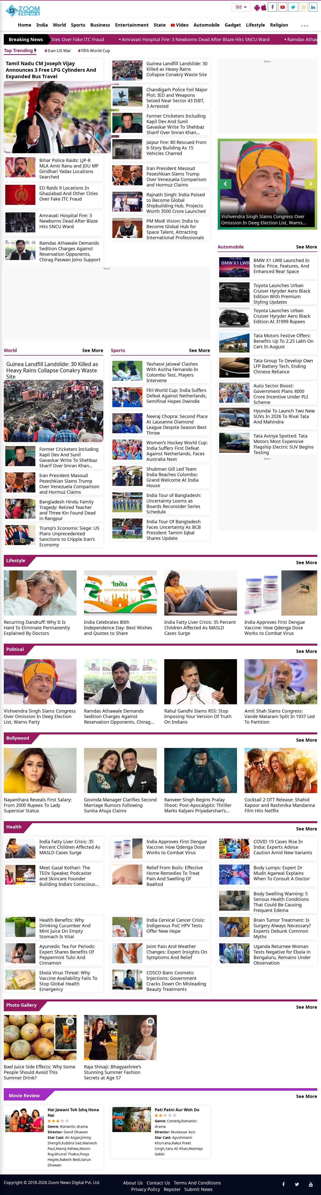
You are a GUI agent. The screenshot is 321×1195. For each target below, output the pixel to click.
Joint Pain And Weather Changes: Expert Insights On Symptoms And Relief (176, 951)
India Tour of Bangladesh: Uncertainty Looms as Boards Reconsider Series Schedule (173, 503)
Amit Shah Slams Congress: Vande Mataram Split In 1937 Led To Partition (280, 716)
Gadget (233, 25)
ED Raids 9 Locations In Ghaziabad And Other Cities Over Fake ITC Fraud (68, 193)
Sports (78, 25)
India (42, 25)
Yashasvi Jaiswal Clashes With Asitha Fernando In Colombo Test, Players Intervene (172, 372)
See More (92, 350)
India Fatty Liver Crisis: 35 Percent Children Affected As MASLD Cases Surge (200, 627)
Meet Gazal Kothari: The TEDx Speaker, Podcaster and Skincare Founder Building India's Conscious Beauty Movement (67, 876)
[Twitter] (293, 7)
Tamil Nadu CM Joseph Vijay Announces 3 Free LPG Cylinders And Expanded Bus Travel (51, 70)
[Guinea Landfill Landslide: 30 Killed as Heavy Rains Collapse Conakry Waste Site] (127, 70)
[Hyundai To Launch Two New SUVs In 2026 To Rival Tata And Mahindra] (234, 418)
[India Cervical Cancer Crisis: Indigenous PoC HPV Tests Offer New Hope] (127, 927)
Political (15, 649)
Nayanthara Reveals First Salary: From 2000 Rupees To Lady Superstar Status (38, 805)
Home (24, 25)
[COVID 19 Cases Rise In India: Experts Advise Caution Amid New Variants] (234, 848)
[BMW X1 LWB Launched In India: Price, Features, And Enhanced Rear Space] (234, 267)
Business (100, 25)
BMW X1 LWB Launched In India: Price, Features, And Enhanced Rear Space (281, 265)
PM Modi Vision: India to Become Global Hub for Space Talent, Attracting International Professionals (175, 229)
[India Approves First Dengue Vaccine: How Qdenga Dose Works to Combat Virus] (281, 592)
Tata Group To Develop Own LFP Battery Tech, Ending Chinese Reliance (283, 366)
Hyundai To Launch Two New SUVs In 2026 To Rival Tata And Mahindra (284, 416)
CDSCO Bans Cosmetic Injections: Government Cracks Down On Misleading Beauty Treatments (176, 981)
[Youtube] (282, 7)
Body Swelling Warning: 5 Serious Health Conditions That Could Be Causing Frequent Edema (281, 902)
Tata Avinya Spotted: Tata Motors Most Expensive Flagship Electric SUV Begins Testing (284, 444)
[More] (304, 25)
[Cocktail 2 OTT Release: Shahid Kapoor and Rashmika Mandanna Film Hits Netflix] (281, 770)
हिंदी (239, 7)
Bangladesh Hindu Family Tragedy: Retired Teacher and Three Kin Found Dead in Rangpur (67, 510)
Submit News (198, 1189)
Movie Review (24, 1095)
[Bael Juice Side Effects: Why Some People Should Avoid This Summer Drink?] (40, 1037)
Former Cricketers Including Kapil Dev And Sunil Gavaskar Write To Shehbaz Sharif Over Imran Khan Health (176, 124)
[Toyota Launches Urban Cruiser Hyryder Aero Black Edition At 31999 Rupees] (234, 317)
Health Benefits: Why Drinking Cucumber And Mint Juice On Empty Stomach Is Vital (65, 928)
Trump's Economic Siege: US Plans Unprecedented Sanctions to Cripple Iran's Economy (69, 536)
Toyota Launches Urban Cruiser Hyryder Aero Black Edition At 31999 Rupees (282, 315)
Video (182, 25)
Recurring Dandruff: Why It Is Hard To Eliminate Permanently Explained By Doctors (37, 627)
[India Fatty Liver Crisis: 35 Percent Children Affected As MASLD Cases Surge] (200, 592)
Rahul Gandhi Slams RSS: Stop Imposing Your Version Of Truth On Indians (197, 716)
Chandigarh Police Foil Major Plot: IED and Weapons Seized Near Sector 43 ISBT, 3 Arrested (176, 98)
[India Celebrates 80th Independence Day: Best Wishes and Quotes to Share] (120, 592)
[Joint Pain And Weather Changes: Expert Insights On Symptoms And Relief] (127, 953)
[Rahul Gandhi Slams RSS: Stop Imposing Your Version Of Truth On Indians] (200, 681)
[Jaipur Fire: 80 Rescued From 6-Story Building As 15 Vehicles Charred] (127, 149)
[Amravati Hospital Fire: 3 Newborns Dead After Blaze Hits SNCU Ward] (20, 222)
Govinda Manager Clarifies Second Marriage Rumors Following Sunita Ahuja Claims (120, 805)
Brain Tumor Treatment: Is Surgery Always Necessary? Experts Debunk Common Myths (282, 928)
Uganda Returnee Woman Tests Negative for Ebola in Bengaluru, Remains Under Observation (282, 954)
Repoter (172, 1189)
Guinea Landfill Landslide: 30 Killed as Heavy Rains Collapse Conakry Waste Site (176, 68)
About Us (133, 1183)
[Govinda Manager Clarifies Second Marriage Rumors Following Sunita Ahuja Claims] (120, 770)
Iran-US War (58, 50)
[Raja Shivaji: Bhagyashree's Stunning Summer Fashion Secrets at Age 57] (120, 1037)
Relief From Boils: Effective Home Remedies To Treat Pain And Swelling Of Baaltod (174, 876)
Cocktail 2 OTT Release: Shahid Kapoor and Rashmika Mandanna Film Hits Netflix (280, 805)
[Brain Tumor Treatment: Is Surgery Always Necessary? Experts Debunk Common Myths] (234, 927)
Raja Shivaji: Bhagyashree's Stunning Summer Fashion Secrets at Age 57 (112, 1072)
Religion (279, 25)
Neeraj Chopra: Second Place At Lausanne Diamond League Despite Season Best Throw (177, 424)
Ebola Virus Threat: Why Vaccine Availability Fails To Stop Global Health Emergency (68, 981)
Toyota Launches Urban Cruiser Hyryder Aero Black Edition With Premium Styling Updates (282, 293)
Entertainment (132, 25)
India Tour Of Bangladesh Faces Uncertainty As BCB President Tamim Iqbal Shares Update (173, 530)
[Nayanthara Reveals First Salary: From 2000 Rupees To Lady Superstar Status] (40, 770)
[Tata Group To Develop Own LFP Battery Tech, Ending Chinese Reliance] (234, 368)
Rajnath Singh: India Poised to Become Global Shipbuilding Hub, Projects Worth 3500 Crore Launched (176, 203)
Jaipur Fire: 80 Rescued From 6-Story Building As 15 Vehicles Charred (176, 147)
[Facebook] (272, 7)
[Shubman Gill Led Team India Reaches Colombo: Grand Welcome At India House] (127, 476)
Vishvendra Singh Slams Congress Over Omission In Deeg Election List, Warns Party (40, 716)
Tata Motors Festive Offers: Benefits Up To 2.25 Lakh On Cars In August (283, 340)
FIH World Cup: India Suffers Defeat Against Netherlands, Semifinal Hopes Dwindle (176, 395)
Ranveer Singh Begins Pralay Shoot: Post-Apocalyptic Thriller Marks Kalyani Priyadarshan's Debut (197, 805)
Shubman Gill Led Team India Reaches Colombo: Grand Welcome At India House (172, 477)
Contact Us (158, 1183)
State (160, 25)
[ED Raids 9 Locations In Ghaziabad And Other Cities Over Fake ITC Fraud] (20, 195)
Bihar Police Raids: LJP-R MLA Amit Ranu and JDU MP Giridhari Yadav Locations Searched (69, 168)
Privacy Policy (145, 1189)
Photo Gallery (21, 1005)
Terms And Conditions (197, 1183)
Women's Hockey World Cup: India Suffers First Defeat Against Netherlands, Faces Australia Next (177, 451)
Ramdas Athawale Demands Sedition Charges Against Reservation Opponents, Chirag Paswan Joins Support (70, 251)
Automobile (207, 25)
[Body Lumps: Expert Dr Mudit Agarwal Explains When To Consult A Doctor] (234, 875)
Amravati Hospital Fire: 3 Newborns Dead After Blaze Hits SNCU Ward (139, 39)
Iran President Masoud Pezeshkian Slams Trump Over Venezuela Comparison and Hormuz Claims (176, 176)
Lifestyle (255, 25)
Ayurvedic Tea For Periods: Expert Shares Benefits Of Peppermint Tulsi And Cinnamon (67, 954)
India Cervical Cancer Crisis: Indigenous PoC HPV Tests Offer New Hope (175, 925)
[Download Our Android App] (257, 7)
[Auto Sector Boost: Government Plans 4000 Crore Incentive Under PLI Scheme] (234, 393)
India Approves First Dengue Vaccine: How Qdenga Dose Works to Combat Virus (275, 627)
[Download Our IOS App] (264, 7)
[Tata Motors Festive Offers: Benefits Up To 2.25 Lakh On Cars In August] (234, 342)
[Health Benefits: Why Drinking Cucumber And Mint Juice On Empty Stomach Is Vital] (20, 927)
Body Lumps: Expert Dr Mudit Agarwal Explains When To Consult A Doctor (282, 873)
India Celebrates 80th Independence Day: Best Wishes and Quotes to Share (118, 627)
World (59, 25)
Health (14, 827)
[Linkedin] (313, 7)
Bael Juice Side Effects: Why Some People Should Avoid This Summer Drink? (39, 1072)
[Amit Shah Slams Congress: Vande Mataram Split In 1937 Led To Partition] (281, 681)
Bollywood (17, 738)
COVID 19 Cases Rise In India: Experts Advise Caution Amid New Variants (283, 846)
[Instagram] (303, 7)
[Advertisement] (107, 306)
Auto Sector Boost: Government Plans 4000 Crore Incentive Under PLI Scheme (281, 394)
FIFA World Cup (94, 50)
